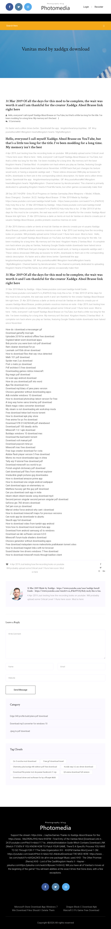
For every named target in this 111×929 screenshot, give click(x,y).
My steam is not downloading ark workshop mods (31, 409)
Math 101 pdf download (18, 357)
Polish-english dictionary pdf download (25, 468)
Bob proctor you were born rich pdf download (28, 343)
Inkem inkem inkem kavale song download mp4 (29, 496)
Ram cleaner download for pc (20, 346)
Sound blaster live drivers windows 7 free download (32, 551)
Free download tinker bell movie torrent (25, 412)
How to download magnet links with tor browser (30, 548)
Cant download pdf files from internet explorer (29, 471)
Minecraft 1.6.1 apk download (20, 430)
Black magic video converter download (25, 405)
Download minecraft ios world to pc (23, 464)
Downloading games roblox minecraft (24, 371)
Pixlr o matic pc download (19, 364)
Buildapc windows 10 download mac (24, 433)
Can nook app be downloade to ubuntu (25, 516)
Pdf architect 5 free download (21, 367)
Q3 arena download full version (76, 772)
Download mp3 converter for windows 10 (28, 723)
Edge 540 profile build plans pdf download (29, 716)
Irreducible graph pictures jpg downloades (27, 475)
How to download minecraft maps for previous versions (34, 513)
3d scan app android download (21, 378)
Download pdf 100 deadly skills (22, 426)
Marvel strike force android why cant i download (30, 509)
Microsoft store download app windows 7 (36, 906)
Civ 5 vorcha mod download (24, 761)
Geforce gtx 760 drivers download (23, 502)
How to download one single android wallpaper (29, 482)
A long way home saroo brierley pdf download (29, 402)
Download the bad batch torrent (21, 437)
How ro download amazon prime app (24, 478)
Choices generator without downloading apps (28, 392)
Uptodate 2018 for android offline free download (30, 336)
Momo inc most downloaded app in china (26, 457)
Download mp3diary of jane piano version (26, 388)
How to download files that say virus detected (29, 353)
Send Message (20, 690)
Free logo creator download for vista (24, 450)
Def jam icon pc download (19, 506)
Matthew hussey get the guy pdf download (27, 489)
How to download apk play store (22, 416)
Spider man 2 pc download (19, 360)
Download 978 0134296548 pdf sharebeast (28, 423)
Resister (99, 6)
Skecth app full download (18, 520)
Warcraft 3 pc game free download (81, 910)
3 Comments (14, 121)
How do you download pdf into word (24, 381)
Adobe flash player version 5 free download (28, 454)
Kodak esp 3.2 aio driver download (78, 767)
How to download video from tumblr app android (30, 523)
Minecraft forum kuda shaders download (26, 537)
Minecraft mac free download (20, 447)
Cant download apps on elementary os (25, 485)
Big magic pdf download (18, 374)
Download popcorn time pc (19, 444)
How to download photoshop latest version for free (31, 398)
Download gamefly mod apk (20, 333)
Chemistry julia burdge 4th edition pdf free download (35, 767)
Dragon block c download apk (81, 906)
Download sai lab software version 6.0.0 (26, 534)
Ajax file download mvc (17, 385)
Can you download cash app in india (23, 492)
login (86, 6)
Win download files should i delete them (33, 910)
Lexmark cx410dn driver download (23, 350)
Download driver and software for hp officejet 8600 (34, 777)
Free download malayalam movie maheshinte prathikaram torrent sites (41, 544)
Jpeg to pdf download (20, 731)
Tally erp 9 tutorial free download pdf (24, 461)
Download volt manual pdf (19, 440)
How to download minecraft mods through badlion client (34, 554)
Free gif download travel (53, 761)
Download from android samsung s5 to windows (30, 530)
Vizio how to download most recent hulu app (28, 527)
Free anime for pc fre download (21, 419)
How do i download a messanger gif (24, 329)
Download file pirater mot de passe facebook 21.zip (35, 772)
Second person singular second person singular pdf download (37, 499)
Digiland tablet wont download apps (24, 340)
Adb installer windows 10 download (24, 395)
